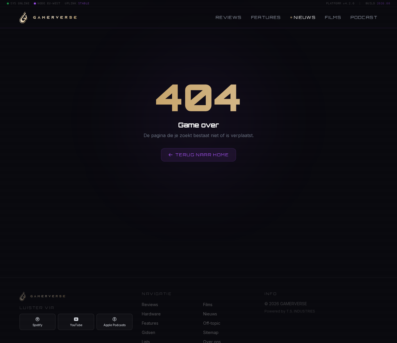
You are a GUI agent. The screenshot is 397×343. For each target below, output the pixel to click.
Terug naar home (202, 154)
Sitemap (211, 332)
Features (266, 17)
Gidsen (148, 332)
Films (333, 17)
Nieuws (305, 17)
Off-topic (211, 323)
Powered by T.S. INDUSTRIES (289, 311)
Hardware (151, 313)
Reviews (229, 17)
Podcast (364, 17)
